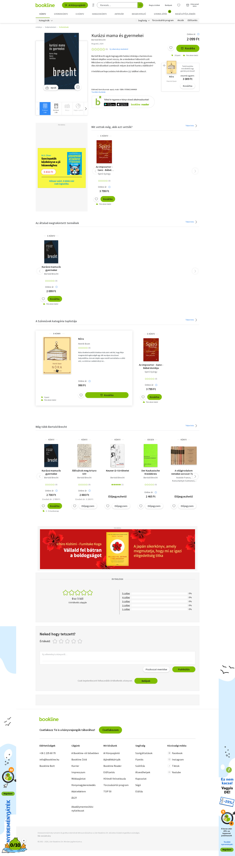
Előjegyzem (88, 506)
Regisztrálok (154, 5)
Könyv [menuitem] (42, 13)
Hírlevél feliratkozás (114, 778)
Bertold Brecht (51, 273)
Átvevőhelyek (142, 772)
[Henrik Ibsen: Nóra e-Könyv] (57, 355)
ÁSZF (74, 797)
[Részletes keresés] (93, 5)
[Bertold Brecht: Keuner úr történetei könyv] (117, 455)
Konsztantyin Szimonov (183, 480)
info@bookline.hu (49, 759)
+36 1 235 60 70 (47, 753)
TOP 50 (107, 791)
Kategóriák (44, 20)
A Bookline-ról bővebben (85, 753)
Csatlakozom (110, 730)
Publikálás (184, 669)
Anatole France (183, 477)
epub (53, 87)
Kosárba (190, 48)
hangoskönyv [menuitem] (99, 13)
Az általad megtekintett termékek (57, 223)
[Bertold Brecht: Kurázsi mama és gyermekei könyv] (51, 455)
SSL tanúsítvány (44, 836)
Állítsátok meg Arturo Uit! (84, 472)
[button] (86, 108)
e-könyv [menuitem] (80, 13)
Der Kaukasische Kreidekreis (150, 472)
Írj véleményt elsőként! (119, 49)
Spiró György (104, 173)
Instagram (178, 759)
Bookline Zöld (79, 759)
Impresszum (78, 772)
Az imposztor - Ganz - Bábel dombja (104, 168)
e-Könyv (104, 136)
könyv (51, 439)
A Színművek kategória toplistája (56, 321)
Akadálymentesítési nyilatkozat (82, 808)
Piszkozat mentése (156, 669)
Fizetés (139, 759)
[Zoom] (77, 86)
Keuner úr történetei (117, 470)
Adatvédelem (78, 791)
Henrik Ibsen (84, 343)
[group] (45, 108)
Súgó (138, 785)
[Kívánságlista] (179, 5)
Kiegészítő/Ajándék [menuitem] (185, 13)
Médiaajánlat (78, 778)
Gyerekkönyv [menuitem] (61, 13)
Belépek (168, 5)
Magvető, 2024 (97, 43)
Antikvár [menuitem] (119, 13)
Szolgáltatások (143, 753)
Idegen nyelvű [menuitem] (139, 13)
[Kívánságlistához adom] (171, 48)
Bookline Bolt (47, 765)
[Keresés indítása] (140, 5)
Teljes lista (189, 125)
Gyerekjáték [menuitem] (162, 12)
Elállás (139, 791)
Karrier (75, 765)
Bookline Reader (112, 765)
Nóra (81, 338)
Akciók (180, 20)
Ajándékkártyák (111, 759)
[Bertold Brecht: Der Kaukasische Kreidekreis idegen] (150, 455)
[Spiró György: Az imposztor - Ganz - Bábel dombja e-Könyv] (104, 151)
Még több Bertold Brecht (51, 427)
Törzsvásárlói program (163, 20)
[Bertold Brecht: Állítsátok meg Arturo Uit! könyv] (84, 455)
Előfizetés (192, 20)
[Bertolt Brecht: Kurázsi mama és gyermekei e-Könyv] (61, 61)
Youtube (176, 772)
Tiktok (175, 765)
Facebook (177, 753)
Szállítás (140, 765)
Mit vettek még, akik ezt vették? (112, 127)
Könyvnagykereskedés (83, 785)
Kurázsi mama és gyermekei (51, 268)
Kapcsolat (141, 778)
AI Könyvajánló (77, 5)
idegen (150, 439)
